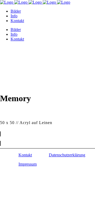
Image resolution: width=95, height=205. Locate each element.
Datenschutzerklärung (67, 155)
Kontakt (25, 155)
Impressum (27, 164)
